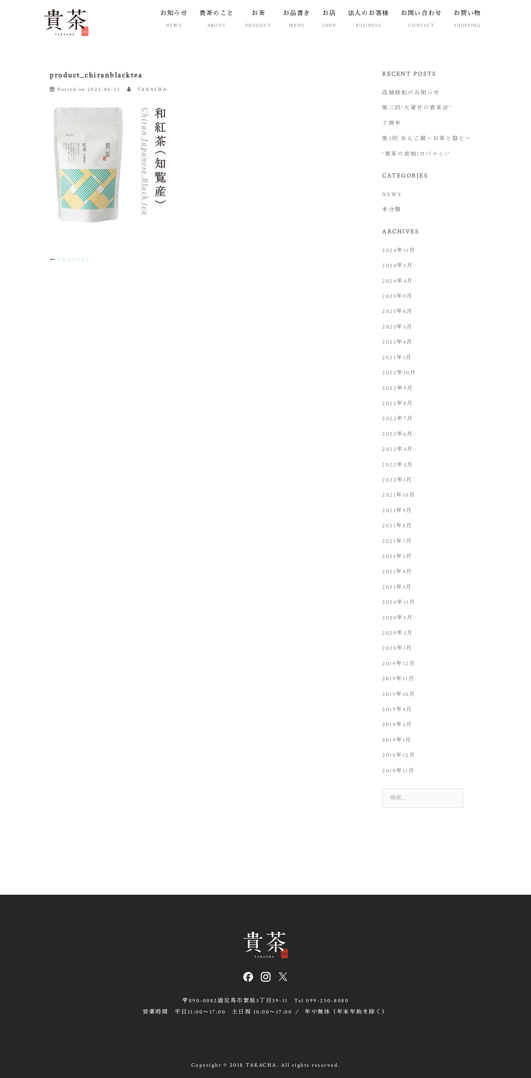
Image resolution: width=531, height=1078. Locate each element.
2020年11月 (399, 602)
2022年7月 (398, 418)
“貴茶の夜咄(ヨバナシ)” (416, 154)
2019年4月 (397, 709)
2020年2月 (398, 632)
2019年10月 (399, 694)
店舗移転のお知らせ (411, 92)
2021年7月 (397, 541)
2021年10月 (399, 495)
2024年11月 (399, 250)
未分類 (392, 209)
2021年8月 (397, 525)
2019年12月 (399, 663)
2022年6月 (398, 434)
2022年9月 (398, 388)
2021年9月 (397, 510)
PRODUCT (74, 259)
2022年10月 (399, 372)
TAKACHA (152, 89)
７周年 (392, 123)
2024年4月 (398, 281)
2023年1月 (397, 357)
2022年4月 (398, 449)
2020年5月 (398, 617)
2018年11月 (398, 770)
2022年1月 (397, 479)
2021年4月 (397, 571)
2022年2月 (398, 464)
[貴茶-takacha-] (66, 22)
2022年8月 (398, 403)
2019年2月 (397, 724)
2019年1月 (397, 740)
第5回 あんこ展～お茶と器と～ (427, 138)
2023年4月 (397, 342)
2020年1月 (397, 648)
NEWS (392, 194)
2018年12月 (399, 755)
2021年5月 (397, 556)
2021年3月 (397, 587)
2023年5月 (397, 326)
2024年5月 (398, 265)
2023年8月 (397, 311)
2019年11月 (398, 678)
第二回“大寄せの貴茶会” (416, 107)
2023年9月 (397, 296)
